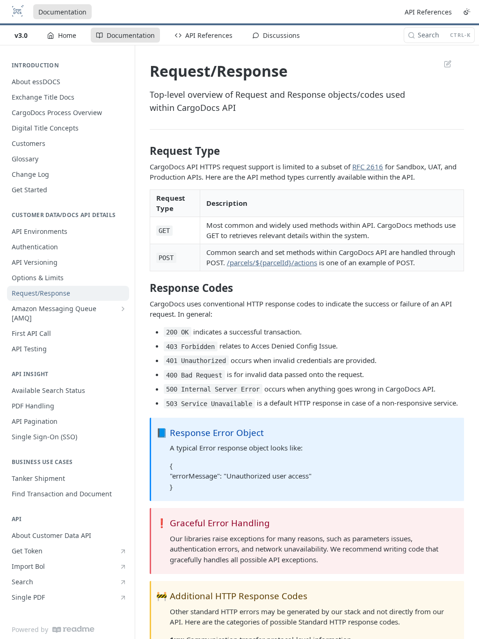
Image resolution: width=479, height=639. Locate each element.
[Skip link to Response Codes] (143, 288)
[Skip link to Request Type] (143, 151)
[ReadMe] (73, 629)
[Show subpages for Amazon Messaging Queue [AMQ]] (123, 308)
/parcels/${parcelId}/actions (272, 262)
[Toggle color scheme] (466, 11)
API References (428, 11)
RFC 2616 (367, 166)
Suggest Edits (443, 63)
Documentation (62, 11)
